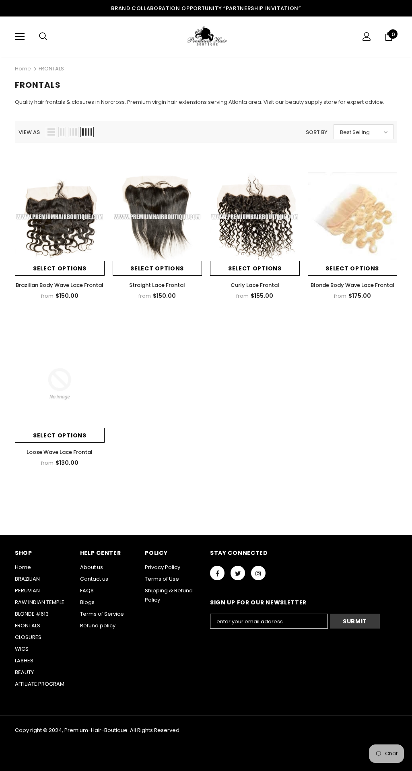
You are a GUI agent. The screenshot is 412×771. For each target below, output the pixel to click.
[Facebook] (217, 573)
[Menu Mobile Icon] (20, 36)
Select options (60, 268)
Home (23, 68)
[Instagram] (258, 573)
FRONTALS (51, 68)
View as (29, 132)
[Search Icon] (43, 37)
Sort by (317, 132)
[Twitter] (238, 573)
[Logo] (206, 36)
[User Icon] (367, 36)
